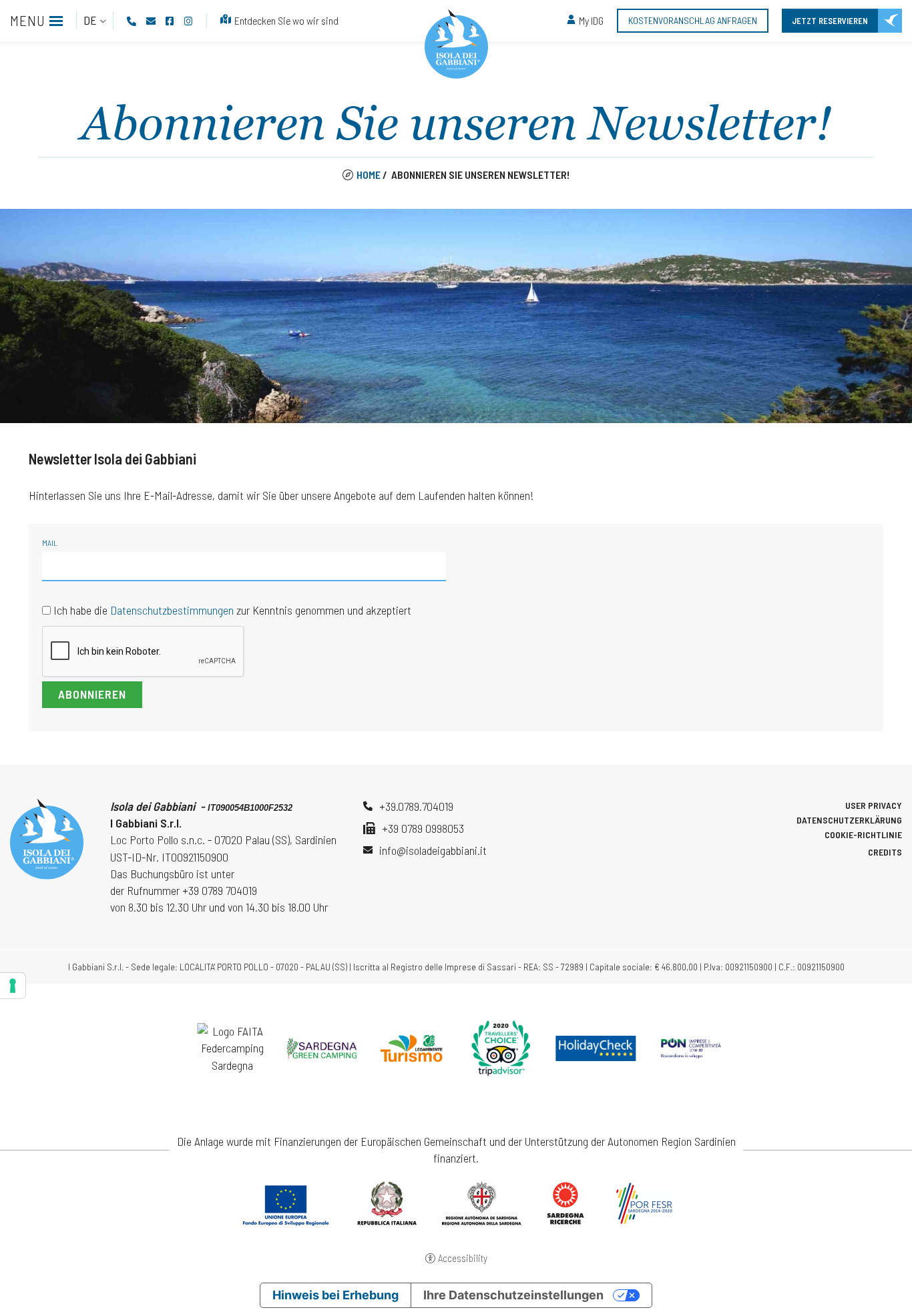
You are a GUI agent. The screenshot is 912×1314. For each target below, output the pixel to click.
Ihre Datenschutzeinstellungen (513, 1295)
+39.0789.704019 (416, 806)
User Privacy (873, 805)
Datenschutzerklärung (849, 820)
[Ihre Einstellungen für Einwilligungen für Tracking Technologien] (12, 985)
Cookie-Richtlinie (863, 835)
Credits (885, 852)
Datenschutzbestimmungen (172, 610)
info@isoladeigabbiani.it (433, 850)
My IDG (591, 20)
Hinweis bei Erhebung (335, 1295)
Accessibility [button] (462, 1258)
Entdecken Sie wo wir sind (286, 20)
